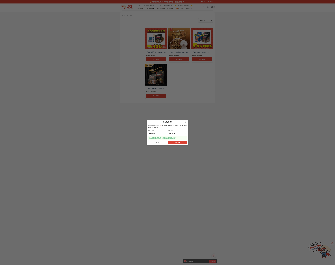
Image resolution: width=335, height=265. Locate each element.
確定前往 (177, 142)
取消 (157, 142)
